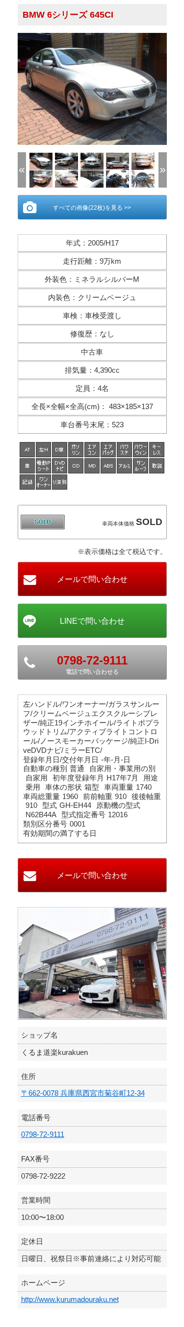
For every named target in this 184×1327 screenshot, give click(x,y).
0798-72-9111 (42, 1134)
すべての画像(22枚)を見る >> (92, 207)
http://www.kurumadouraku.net (70, 1299)
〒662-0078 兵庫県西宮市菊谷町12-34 (83, 1093)
